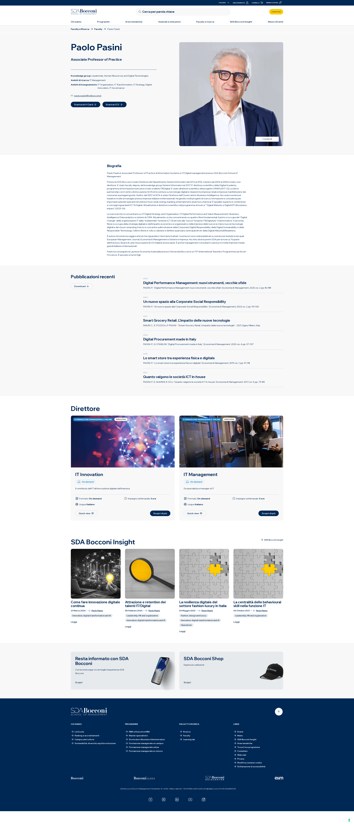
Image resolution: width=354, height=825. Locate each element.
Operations (186, 625)
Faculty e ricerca (205, 21)
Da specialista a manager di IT (199, 488)
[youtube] (190, 799)
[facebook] (150, 799)
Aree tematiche (133, 21)
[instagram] (203, 799)
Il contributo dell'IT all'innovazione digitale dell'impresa (102, 488)
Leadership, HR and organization (142, 615)
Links (236, 724)
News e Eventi (275, 21)
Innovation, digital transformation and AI (91, 615)
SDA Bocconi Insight (241, 21)
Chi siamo (76, 21)
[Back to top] (278, 711)
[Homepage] (89, 712)
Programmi (103, 21)
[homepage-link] (84, 12)
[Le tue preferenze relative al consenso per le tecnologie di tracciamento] (349, 820)
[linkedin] (177, 799)
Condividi (267, 139)
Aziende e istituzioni (169, 21)
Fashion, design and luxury (193, 615)
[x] (163, 799)
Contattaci (276, 12)
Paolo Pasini (97, 611)
